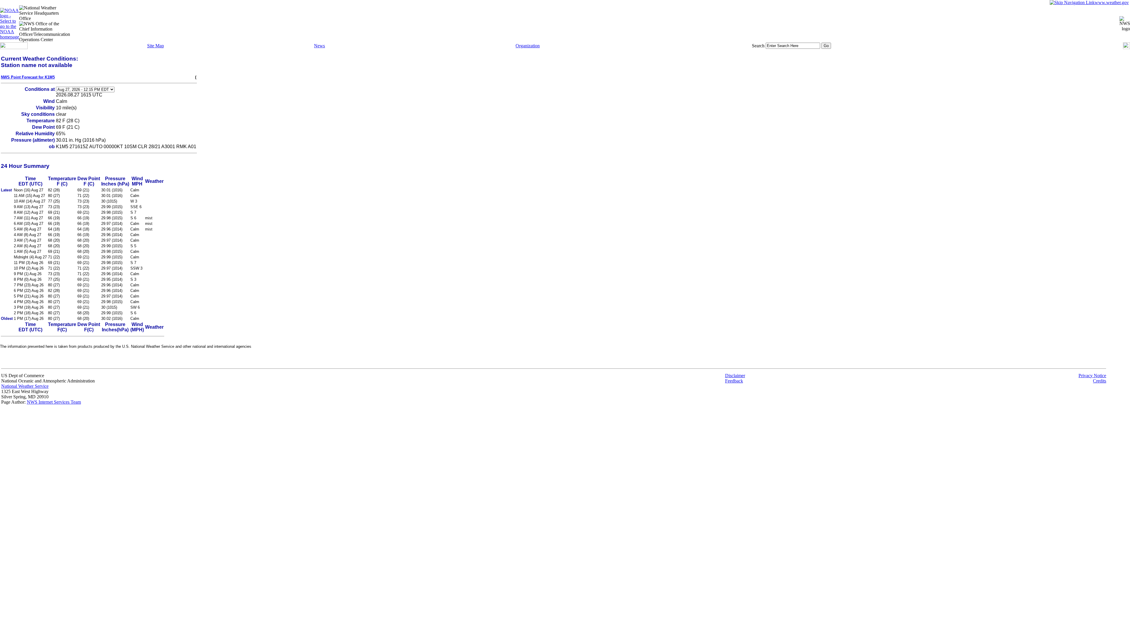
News (319, 45)
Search (758, 45)
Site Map (155, 45)
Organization (528, 45)
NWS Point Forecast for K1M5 (28, 77)
